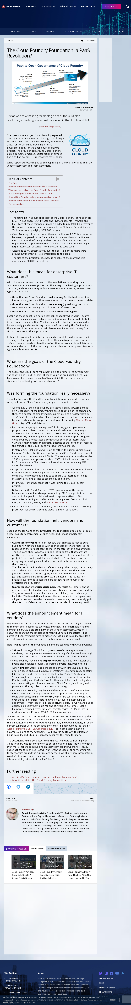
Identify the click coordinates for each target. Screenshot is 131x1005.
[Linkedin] (28, 788)
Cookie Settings (81, 1000)
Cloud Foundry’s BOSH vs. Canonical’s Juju (30, 728)
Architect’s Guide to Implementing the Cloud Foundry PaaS (44, 777)
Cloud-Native (74, 800)
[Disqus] (50, 918)
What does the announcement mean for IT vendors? (33, 200)
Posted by (27, 809)
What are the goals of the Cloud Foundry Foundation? (34, 190)
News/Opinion (11, 800)
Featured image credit (50, 126)
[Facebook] (9, 788)
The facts (12, 183)
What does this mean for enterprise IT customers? (32, 186)
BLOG (101, 983)
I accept (112, 1000)
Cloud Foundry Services (16, 992)
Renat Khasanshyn (85, 108)
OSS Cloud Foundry (87, 800)
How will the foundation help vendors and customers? (34, 197)
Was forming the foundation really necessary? (30, 193)
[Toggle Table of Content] (57, 179)
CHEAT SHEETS (105, 992)
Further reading (16, 204)
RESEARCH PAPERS (107, 987)
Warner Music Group (57, 502)
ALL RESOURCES (106, 978)
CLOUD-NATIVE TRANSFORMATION (12, 979)
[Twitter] (18, 788)
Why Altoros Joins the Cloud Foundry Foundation (39, 780)
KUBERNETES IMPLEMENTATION (12, 986)
